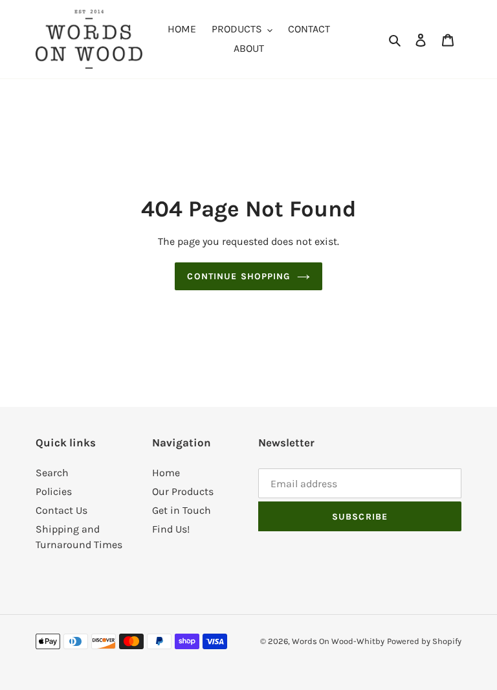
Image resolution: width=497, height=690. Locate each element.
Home (166, 472)
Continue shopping (238, 276)
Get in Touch (181, 510)
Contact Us (61, 510)
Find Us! (171, 529)
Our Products (183, 491)
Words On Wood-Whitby (338, 641)
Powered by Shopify (424, 641)
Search (52, 472)
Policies (54, 491)
